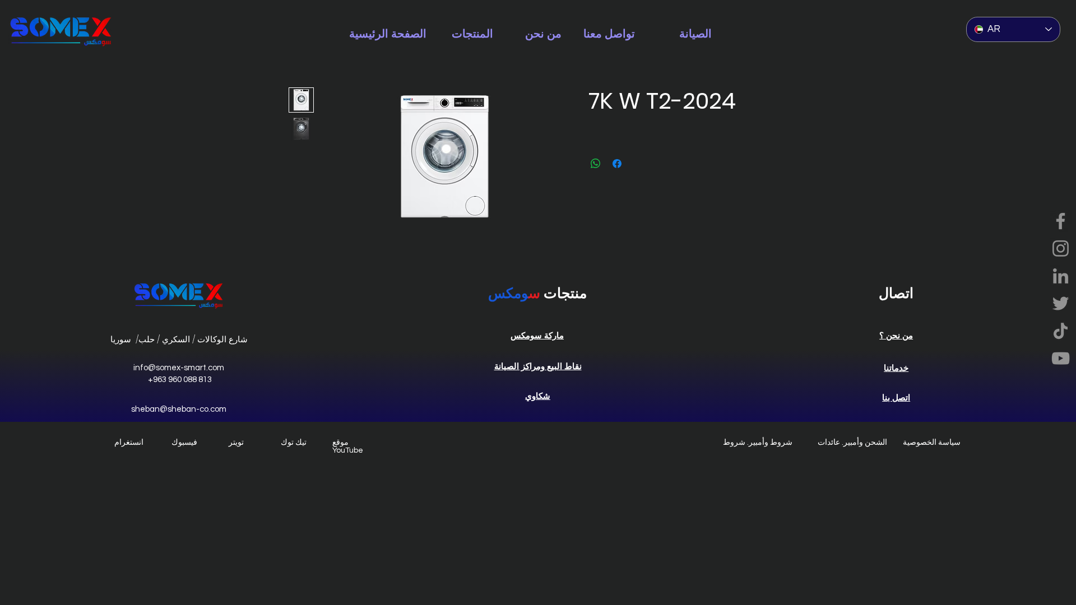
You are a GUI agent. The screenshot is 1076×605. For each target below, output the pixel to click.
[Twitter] (1061, 303)
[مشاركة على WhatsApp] (595, 163)
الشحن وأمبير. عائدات (852, 442)
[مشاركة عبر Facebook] (617, 163)
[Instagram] (1061, 248)
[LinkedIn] (1061, 276)
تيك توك (294, 442)
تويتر (236, 442)
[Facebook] (1061, 221)
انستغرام (128, 442)
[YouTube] (1061, 358)
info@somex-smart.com (178, 368)
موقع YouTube (347, 446)
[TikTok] (1061, 331)
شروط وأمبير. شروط (757, 442)
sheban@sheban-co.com (178, 409)
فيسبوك (184, 442)
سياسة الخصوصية (932, 442)
